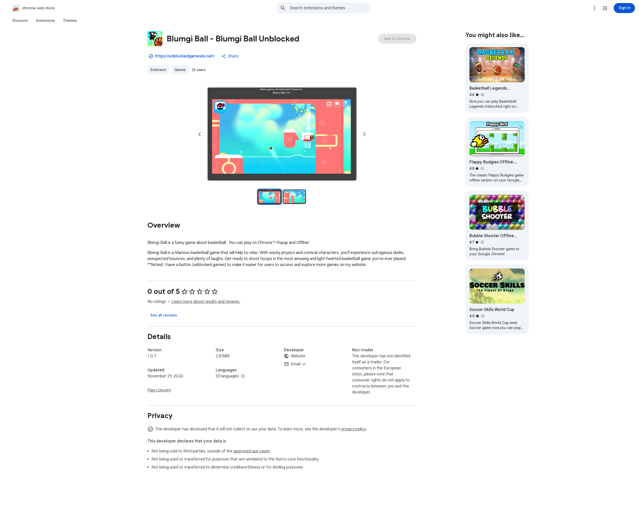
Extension (158, 70)
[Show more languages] (243, 376)
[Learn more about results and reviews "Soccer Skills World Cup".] (482, 316)
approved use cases (251, 451)
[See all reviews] (163, 315)
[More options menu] (595, 8)
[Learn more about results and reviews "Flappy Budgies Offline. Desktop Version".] (482, 168)
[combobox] (330, 8)
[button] (605, 8)
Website (298, 356)
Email (295, 364)
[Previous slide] (200, 134)
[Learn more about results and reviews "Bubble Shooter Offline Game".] (482, 242)
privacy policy (353, 429)
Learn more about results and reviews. (206, 301)
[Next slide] (364, 134)
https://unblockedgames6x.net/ (184, 56)
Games (180, 70)
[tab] (20, 20)
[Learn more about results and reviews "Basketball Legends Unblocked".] (482, 95)
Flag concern (159, 390)
